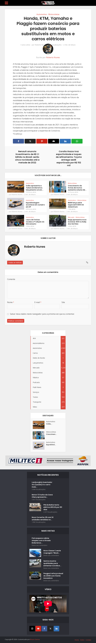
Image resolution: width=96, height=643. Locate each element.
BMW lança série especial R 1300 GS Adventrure (76, 205)
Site (63, 302)
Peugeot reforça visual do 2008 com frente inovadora (53, 575)
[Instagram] (32, 628)
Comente (11, 279)
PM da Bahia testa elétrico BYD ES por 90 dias (52, 507)
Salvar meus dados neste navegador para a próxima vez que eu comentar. (42, 314)
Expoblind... (51, 444)
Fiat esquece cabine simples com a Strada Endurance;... (41, 540)
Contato (88, 640)
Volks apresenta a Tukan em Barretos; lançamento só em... (34, 188)
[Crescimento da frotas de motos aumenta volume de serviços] (39, 435)
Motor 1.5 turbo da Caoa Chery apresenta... (42, 496)
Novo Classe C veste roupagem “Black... (52, 551)
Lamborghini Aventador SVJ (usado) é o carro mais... (42, 484)
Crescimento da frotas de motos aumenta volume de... (77, 188)
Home (77, 640)
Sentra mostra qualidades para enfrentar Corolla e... (52, 563)
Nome (10, 302)
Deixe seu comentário (39, 545)
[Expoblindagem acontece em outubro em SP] (39, 446)
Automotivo (42, 14)
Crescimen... (51, 434)
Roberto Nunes (40, 45)
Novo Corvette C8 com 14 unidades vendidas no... (42, 518)
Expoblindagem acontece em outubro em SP (35, 205)
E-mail (37, 302)
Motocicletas (53, 14)
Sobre (82, 640)
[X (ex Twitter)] (50, 628)
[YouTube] (38, 628)
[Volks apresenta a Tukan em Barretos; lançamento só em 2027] (39, 425)
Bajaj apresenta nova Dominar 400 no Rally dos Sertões (77, 222)
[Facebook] (44, 628)
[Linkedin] (56, 628)
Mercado (71, 217)
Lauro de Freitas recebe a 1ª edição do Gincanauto (35, 222)
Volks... (49, 424)
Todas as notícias (15, 262)
